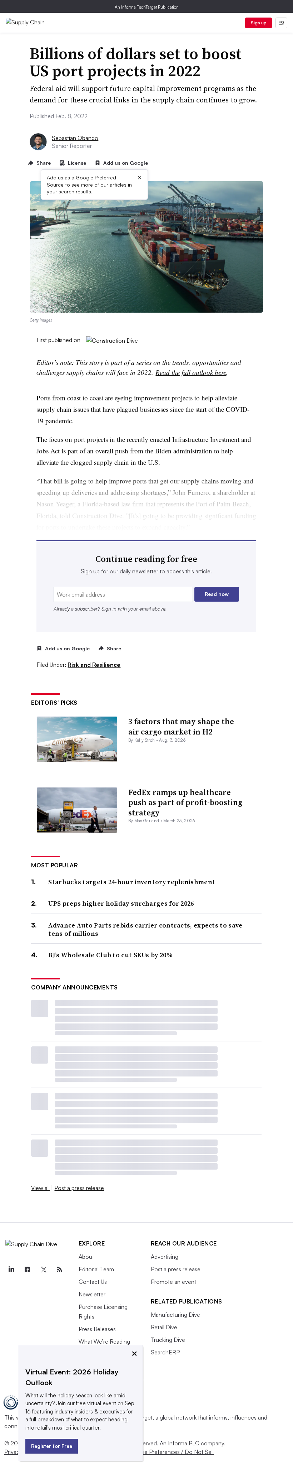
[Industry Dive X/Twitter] (43, 1269)
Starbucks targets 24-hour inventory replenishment (131, 882)
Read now (217, 594)
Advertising (164, 1256)
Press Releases (97, 1329)
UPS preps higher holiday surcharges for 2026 (121, 903)
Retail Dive (164, 1327)
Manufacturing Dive (175, 1314)
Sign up (259, 22)
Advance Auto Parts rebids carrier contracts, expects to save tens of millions (145, 929)
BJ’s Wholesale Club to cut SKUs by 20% (110, 955)
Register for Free (51, 1446)
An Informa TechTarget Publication (147, 7)
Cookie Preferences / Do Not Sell (171, 1451)
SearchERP (165, 1352)
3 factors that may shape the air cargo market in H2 (181, 726)
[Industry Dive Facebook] (27, 1269)
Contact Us (93, 1281)
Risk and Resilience (94, 664)
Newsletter (92, 1294)
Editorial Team (96, 1269)
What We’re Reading (104, 1341)
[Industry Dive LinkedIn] (11, 1269)
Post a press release (79, 1187)
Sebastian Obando (75, 137)
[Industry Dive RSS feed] (59, 1269)
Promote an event (173, 1281)
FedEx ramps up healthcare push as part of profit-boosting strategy (185, 802)
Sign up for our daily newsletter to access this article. (146, 571)
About (86, 1256)
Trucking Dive (168, 1339)
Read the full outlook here (190, 372)
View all (40, 1187)
